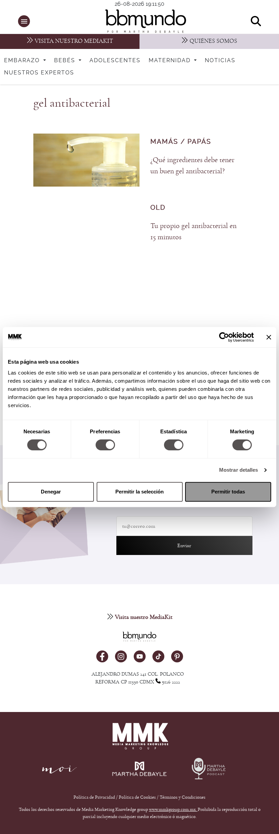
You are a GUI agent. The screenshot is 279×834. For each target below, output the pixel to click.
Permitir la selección (139, 491)
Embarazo (23, 60)
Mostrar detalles (238, 470)
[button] (24, 21)
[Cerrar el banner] (268, 337)
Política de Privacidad (94, 797)
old (158, 208)
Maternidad (171, 60)
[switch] (105, 444)
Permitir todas (228, 491)
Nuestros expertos (39, 72)
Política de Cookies (137, 797)
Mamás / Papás (180, 142)
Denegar (51, 491)
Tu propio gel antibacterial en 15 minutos (193, 231)
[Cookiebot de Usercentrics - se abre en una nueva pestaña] (224, 337)
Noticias (220, 60)
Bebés (65, 60)
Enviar (184, 545)
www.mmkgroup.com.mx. (173, 809)
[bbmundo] (143, 21)
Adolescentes (115, 60)
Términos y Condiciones (183, 797)
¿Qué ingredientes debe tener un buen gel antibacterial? (192, 165)
